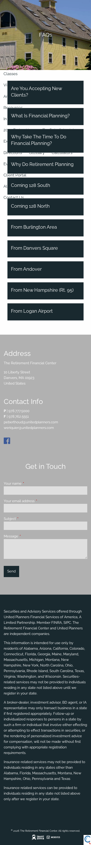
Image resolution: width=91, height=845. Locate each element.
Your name (29, 483)
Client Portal (15, 175)
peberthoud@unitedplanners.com (31, 422)
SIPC (67, 623)
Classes (11, 73)
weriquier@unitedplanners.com (29, 428)
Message (28, 536)
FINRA (56, 623)
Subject (27, 519)
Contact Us (14, 197)
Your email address (36, 501)
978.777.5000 (18, 411)
